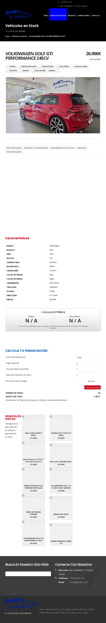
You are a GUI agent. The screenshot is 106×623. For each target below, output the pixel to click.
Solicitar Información (28, 66)
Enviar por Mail (40, 70)
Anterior (12, 66)
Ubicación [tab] (81, 148)
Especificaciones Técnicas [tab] (62, 148)
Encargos (72, 16)
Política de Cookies (67, 612)
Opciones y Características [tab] (36, 148)
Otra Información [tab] (14, 152)
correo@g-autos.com (78, 582)
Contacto (95, 16)
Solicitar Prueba (47, 66)
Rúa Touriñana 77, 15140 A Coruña (73, 6)
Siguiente (52, 70)
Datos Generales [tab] (14, 148)
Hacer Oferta (64, 66)
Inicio (46, 16)
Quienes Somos (83, 16)
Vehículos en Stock (58, 16)
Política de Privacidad (49, 612)
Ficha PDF (13, 70)
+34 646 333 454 (66, 2)
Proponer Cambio (81, 66)
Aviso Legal (82, 612)
